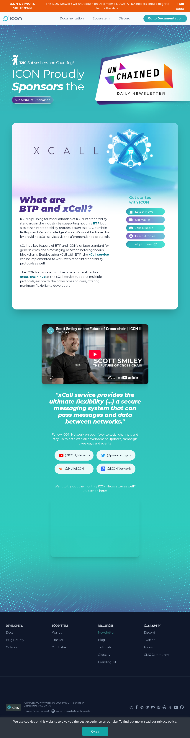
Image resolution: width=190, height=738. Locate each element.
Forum (149, 647)
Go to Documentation (165, 18)
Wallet (57, 632)
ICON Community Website (38, 702)
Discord (124, 18)
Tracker (57, 640)
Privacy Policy (31, 710)
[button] (165, 18)
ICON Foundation (74, 702)
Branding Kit (107, 662)
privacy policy (166, 721)
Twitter (149, 640)
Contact (44, 710)
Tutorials (104, 647)
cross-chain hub (33, 277)
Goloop (11, 647)
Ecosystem (101, 18)
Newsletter (106, 632)
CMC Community (156, 655)
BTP (96, 223)
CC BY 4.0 (45, 705)
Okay (95, 731)
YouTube (59, 647)
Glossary (104, 655)
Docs (9, 632)
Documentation (72, 18)
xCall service (99, 254)
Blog (101, 640)
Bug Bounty (15, 640)
